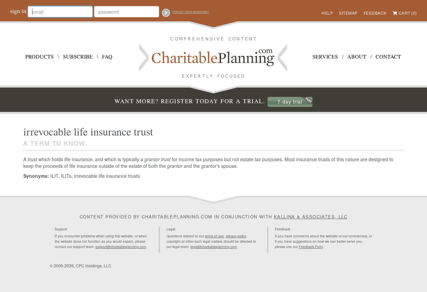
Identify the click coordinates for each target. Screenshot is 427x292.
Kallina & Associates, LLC (310, 216)
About (356, 56)
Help (327, 13)
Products (39, 56)
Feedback (375, 13)
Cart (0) (408, 13)
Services (325, 56)
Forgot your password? (190, 12)
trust (32, 159)
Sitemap (348, 13)
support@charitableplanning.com (120, 246)
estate (135, 165)
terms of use (214, 236)
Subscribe (78, 56)
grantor (174, 165)
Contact (388, 56)
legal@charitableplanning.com (213, 246)
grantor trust (157, 159)
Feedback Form (311, 246)
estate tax (250, 159)
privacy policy (236, 236)
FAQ (107, 56)
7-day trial (290, 101)
